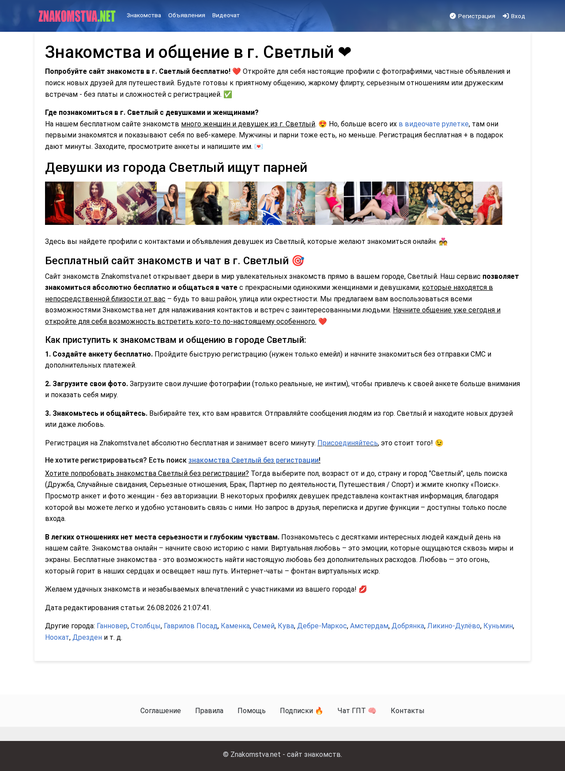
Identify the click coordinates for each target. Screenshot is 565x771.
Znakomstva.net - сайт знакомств (285, 754)
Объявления (186, 15)
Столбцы (146, 626)
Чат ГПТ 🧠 (357, 710)
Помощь (251, 710)
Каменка (235, 626)
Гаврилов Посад (191, 626)
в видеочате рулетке (434, 124)
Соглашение (160, 710)
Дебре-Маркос (322, 626)
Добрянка (408, 626)
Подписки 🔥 (302, 710)
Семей (264, 626)
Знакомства (144, 15)
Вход (517, 15)
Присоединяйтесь (347, 443)
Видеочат (226, 15)
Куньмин (498, 626)
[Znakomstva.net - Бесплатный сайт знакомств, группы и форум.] (78, 16)
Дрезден (87, 637)
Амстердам (369, 626)
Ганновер (112, 626)
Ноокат (57, 637)
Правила (209, 710)
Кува (286, 626)
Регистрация (476, 15)
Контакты (408, 710)
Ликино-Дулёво (453, 626)
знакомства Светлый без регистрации (253, 460)
